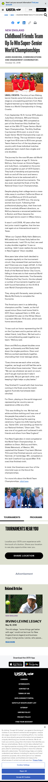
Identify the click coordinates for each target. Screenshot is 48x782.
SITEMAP (24, 707)
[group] (24, 497)
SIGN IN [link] (41, 9)
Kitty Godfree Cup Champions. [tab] (29, 505)
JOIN (30, 9)
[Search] (45, 14)
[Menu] (3, 9)
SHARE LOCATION (24, 555)
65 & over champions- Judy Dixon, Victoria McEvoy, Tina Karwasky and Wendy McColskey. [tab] (19, 505)
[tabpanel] (24, 544)
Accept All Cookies (23, 777)
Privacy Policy (37, 760)
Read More (10, 642)
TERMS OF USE (24, 693)
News (12, 15)
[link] (13, 23)
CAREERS (24, 679)
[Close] (44, 727)
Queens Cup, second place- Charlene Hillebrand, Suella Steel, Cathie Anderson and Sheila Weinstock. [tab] (26, 505)
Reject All (23, 771)
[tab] (12, 518)
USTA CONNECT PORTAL (24, 698)
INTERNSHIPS (24, 684)
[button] (45, 3)
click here (24, 481)
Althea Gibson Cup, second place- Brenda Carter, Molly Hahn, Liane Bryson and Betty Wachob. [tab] (22, 505)
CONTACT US (24, 688)
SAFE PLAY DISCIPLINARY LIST (24, 702)
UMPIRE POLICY (24, 712)
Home (6, 15)
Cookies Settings (23, 765)
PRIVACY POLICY (24, 717)
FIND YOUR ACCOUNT (24, 721)
